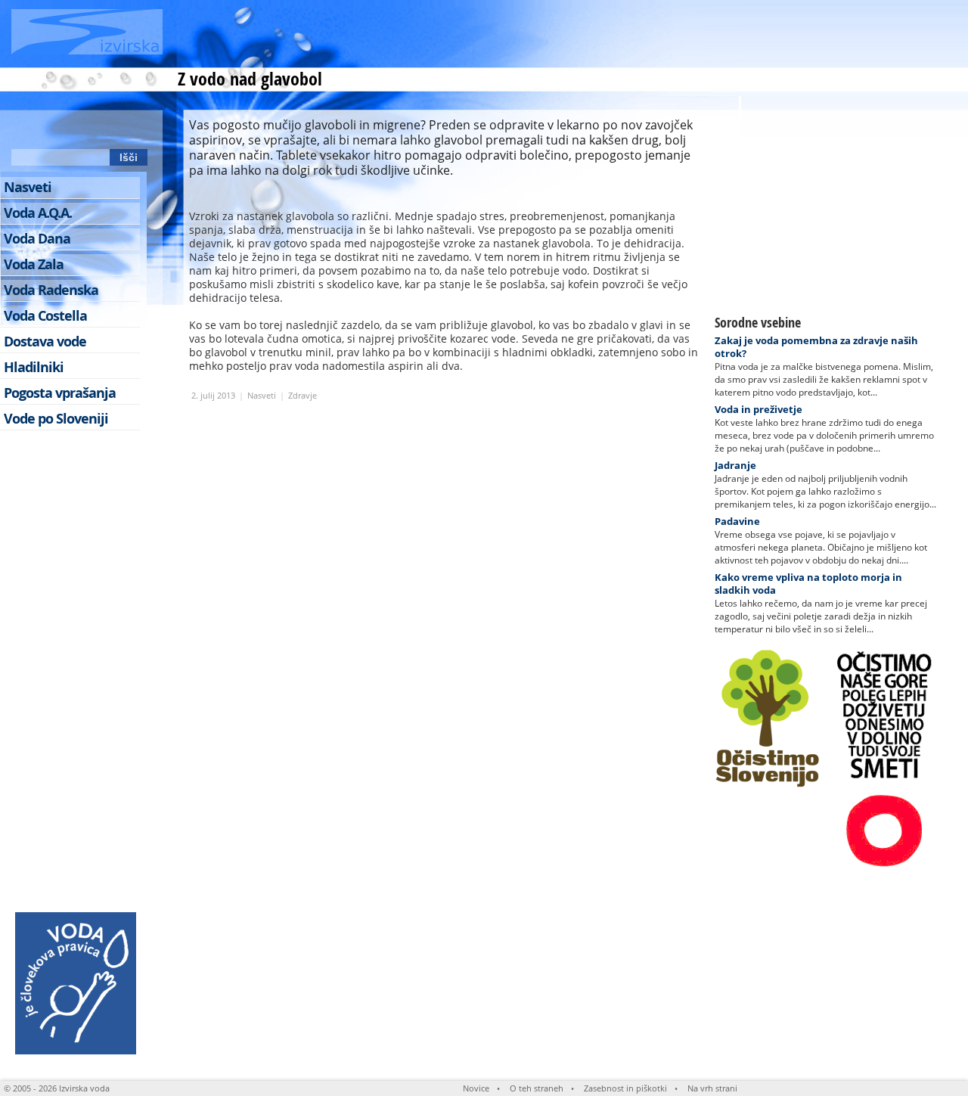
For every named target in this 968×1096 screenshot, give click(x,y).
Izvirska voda (84, 1088)
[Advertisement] (662, 34)
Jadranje (735, 465)
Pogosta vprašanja (60, 392)
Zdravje (302, 395)
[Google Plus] (135, 129)
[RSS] (23, 129)
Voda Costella (45, 315)
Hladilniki (34, 367)
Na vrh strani (712, 1088)
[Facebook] (51, 129)
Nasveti (261, 395)
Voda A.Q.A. (38, 212)
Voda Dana (37, 238)
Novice (476, 1088)
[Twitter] (79, 129)
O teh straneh (536, 1088)
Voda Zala (34, 264)
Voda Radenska (51, 290)
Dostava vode (45, 341)
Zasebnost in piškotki (625, 1088)
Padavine (737, 521)
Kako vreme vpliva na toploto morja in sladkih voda (808, 583)
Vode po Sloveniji (56, 418)
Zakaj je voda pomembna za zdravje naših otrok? (816, 347)
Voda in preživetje (758, 409)
